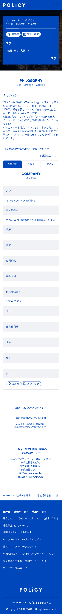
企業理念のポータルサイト (17, 532)
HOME (6, 495)
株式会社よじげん (30, 462)
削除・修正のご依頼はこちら (31, 408)
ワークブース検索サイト (16, 568)
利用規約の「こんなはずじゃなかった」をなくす (29, 553)
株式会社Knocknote (30, 473)
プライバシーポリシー (28, 518)
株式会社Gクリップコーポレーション (30, 459)
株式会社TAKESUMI (30, 466)
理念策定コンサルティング (17, 525)
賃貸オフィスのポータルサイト (20, 546)
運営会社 (8, 518)
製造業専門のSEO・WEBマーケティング (25, 561)
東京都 (15, 384)
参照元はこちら (47, 155)
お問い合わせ (51, 518)
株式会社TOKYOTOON (30, 477)
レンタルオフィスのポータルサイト (22, 539)
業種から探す (21, 511)
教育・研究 (33, 384)
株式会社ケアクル (30, 469)
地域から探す (23, 495)
